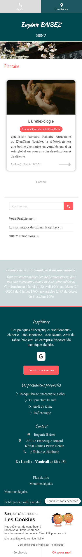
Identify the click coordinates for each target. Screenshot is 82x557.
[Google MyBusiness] (41, 356)
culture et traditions (22, 235)
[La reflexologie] (41, 97)
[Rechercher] (68, 206)
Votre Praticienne (21, 218)
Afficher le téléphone (44, 451)
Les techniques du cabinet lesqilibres (34, 227)
